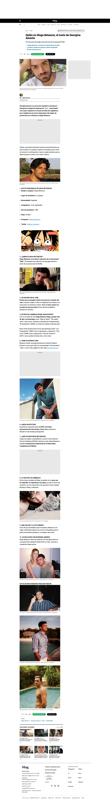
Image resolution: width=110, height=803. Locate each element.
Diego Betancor (25, 721)
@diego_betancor (33, 224)
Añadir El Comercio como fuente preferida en (71, 30)
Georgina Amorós (36, 721)
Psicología (70, 24)
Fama (69, 777)
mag (83, 797)
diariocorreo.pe (66, 797)
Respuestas (71, 769)
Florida (38, 24)
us (68, 773)
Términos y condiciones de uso (52, 766)
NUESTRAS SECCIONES (73, 766)
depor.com (51, 797)
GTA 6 (58, 24)
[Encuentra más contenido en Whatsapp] (28, 54)
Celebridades (49, 721)
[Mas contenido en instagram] (58, 785)
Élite (43, 721)
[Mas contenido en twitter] (55, 785)
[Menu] (20, 20)
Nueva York (53, 24)
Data (79, 773)
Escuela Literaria (52, 348)
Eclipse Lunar (63, 24)
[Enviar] (20, 25)
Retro (79, 777)
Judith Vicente (26, 98)
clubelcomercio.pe (35, 797)
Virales (70, 782)
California (44, 24)
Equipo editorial (25, 771)
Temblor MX (76, 24)
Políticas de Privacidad (50, 769)
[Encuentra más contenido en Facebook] (21, 54)
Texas (48, 24)
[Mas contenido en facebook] (51, 785)
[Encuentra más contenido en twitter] (24, 54)
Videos (80, 769)
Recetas (80, 782)
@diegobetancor (34, 219)
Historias (70, 786)
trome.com (58, 797)
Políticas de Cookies (50, 772)
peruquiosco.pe (76, 797)
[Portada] (25, 770)
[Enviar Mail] (20, 97)
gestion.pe (44, 797)
